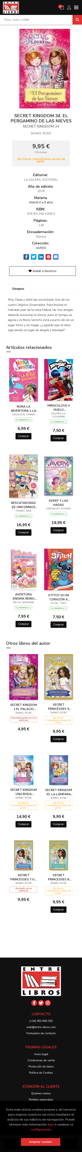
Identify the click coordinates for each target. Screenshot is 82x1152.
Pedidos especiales (41, 1099)
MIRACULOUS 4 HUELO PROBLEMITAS (58, 408)
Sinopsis (18, 289)
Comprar (23, 436)
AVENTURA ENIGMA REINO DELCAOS (23, 596)
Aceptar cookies (40, 1142)
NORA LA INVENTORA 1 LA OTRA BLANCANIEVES (23, 409)
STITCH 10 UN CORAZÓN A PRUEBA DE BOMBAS (58, 597)
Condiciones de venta (41, 1060)
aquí (50, 1124)
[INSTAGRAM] (48, 1003)
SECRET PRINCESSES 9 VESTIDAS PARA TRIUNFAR (58, 707)
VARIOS (41, 248)
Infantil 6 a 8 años (41, 202)
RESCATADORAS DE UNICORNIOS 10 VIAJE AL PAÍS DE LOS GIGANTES (23, 505)
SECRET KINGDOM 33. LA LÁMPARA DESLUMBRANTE (58, 792)
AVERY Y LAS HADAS (58, 503)
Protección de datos (41, 1066)
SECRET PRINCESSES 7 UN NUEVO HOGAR (23, 877)
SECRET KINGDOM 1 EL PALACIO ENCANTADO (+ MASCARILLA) (23, 707)
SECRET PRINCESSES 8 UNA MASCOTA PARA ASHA (58, 877)
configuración (40, 1129)
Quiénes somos (41, 1093)
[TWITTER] (41, 1003)
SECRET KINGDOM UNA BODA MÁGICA (23, 792)
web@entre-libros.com (41, 1027)
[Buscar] (77, 19)
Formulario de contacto (41, 1033)
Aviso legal (41, 1054)
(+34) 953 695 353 (41, 1021)
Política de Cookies (41, 1073)
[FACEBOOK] (34, 1003)
